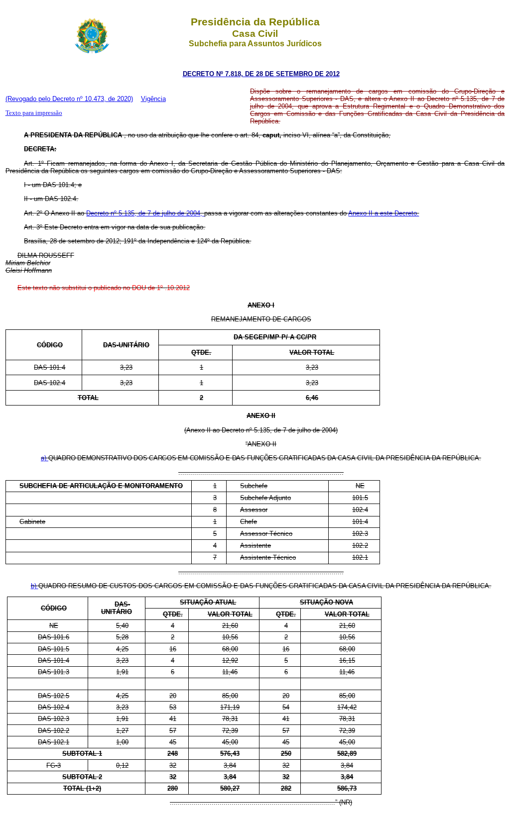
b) (34, 586)
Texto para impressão (33, 112)
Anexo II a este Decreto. (383, 213)
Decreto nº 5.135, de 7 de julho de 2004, (145, 213)
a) (44, 458)
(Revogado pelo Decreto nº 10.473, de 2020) (69, 98)
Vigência (153, 98)
